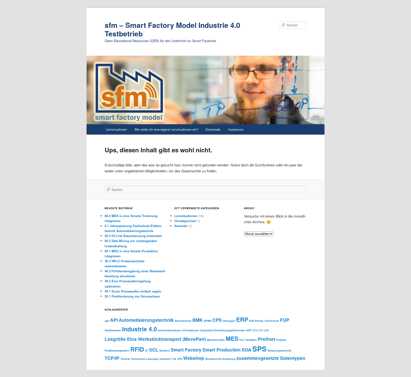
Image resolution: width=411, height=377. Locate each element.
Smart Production (221, 350)
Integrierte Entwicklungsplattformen (222, 330)
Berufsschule (183, 320)
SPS (259, 349)
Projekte (281, 340)
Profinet (266, 339)
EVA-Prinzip (256, 320)
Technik (125, 359)
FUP (284, 320)
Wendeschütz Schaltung (220, 359)
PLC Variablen (248, 340)
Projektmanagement (117, 350)
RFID (137, 349)
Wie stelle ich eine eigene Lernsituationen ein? (166, 129)
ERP (242, 319)
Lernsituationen (116, 129)
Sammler (181, 225)
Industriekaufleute (169, 330)
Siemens (164, 350)
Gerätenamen (113, 330)
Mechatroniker (216, 340)
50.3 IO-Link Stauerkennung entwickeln (133, 235)
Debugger (229, 320)
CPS (217, 320)
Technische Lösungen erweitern (151, 359)
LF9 (266, 330)
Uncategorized (185, 220)
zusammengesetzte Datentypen (270, 358)
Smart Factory (186, 350)
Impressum (236, 129)
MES (232, 338)
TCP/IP (112, 358)
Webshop (193, 358)
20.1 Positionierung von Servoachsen (132, 296)
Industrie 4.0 (139, 329)
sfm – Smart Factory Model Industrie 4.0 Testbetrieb (172, 29)
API (114, 320)
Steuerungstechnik (279, 350)
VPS (179, 359)
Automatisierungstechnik (146, 320)
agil (107, 320)
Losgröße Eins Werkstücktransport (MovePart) (155, 339)
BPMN (207, 320)
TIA (174, 359)
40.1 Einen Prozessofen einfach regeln (133, 291)
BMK (197, 320)
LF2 (254, 330)
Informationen (190, 330)
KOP (248, 330)
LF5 (260, 330)
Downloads (213, 129)
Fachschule (271, 320)
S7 (146, 350)
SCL (153, 350)
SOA (246, 350)
